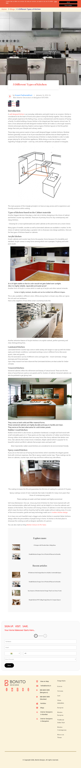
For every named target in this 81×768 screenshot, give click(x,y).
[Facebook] (7, 689)
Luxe (58, 696)
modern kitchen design (60, 512)
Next (9, 665)
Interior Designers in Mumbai (46, 713)
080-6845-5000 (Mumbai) (45, 698)
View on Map (44, 681)
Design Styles (61, 681)
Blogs (42, 708)
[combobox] (12, 653)
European (60, 708)
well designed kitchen (16, 114)
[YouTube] (23, 689)
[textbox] (12, 653)
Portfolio (43, 703)
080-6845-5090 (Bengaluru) (45, 691)
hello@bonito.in (46, 686)
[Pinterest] (28, 689)
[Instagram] (17, 689)
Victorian (60, 691)
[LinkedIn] (12, 689)
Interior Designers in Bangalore (46, 720)
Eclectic (59, 686)
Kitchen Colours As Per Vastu (37, 525)
